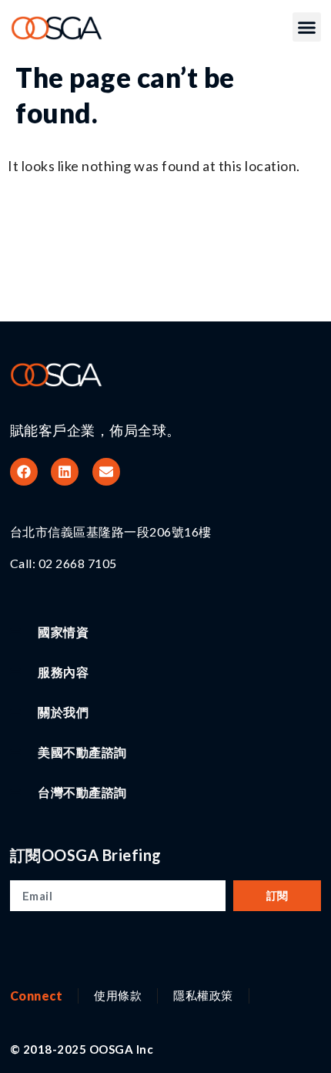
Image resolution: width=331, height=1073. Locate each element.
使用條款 (118, 995)
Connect (36, 995)
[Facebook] (24, 472)
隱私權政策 (203, 995)
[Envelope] (106, 472)
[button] (307, 27)
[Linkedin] (65, 472)
